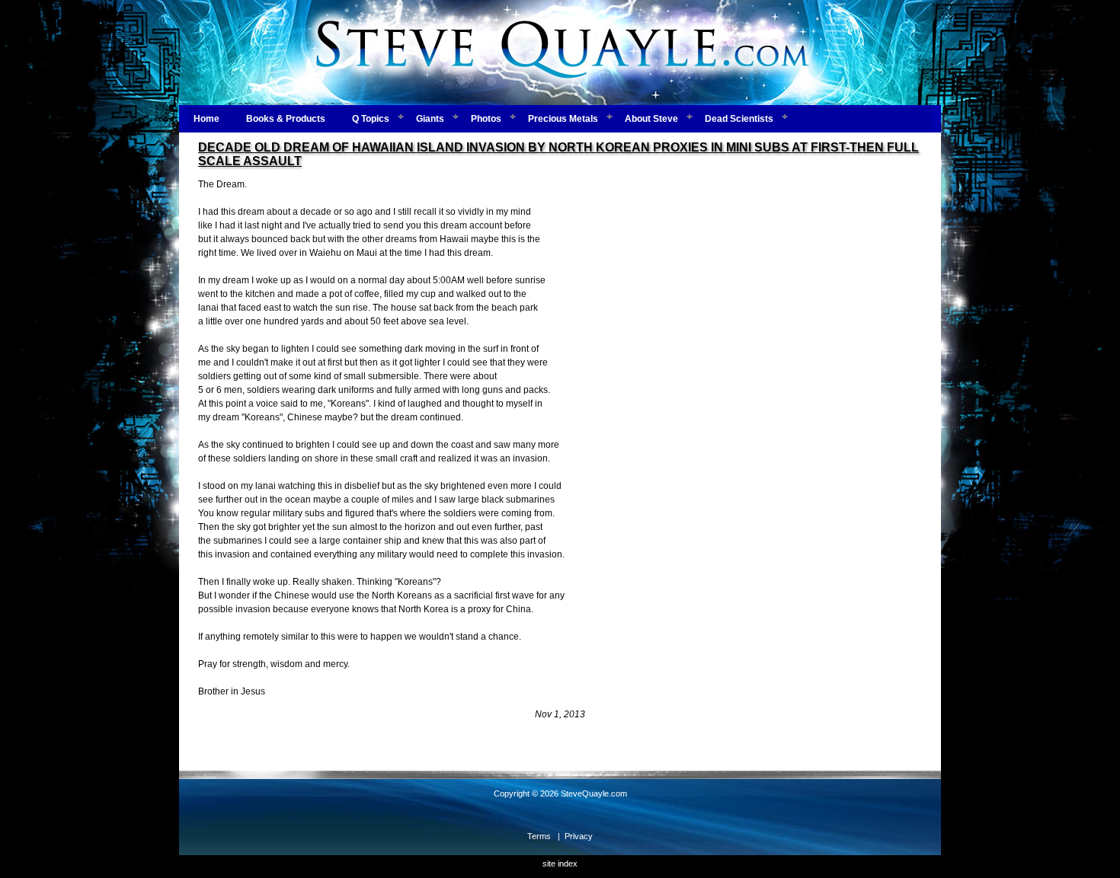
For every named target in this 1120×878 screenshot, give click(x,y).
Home (206, 118)
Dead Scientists (739, 118)
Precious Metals (563, 118)
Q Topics (370, 118)
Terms (539, 836)
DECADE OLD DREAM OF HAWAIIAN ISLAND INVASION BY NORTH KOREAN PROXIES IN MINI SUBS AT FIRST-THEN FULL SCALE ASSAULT (558, 154)
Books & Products (285, 118)
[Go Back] (560, 739)
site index (560, 863)
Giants (430, 118)
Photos (486, 118)
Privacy (579, 836)
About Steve (651, 118)
